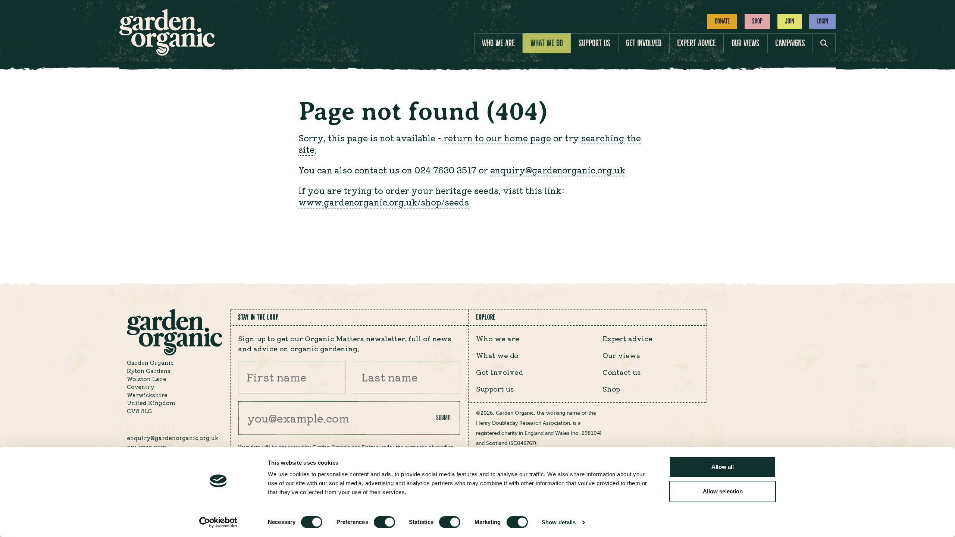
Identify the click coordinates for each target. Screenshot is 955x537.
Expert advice (696, 43)
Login (822, 21)
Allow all (722, 467)
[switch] (384, 522)
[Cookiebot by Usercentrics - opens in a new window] (218, 522)
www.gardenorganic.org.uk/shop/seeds (383, 202)
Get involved (643, 43)
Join (789, 21)
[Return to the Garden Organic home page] (167, 53)
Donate (722, 21)
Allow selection (723, 491)
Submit (443, 417)
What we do (546, 43)
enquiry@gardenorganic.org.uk (558, 170)
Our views (746, 43)
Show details (559, 522)
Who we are (498, 43)
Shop (757, 21)
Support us (594, 43)
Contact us (621, 372)
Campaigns (790, 43)
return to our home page (497, 138)
